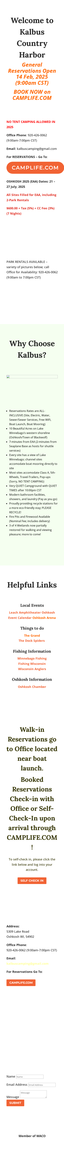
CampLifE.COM (21, 982)
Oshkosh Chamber (32, 687)
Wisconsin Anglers (32, 669)
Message (12, 1097)
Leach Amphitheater (25, 612)
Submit (15, 1103)
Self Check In (32, 880)
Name (10, 1076)
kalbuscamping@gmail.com (27, 963)
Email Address (16, 1085)
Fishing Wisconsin (32, 664)
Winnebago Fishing (32, 658)
